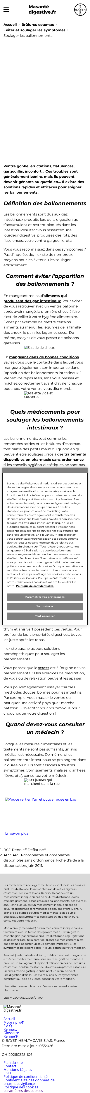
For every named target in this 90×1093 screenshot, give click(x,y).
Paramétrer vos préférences (45, 597)
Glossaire (11, 1032)
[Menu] (6, 9)
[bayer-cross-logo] (80, 10)
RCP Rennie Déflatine (24, 850)
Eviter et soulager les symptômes (34, 30)
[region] (45, 547)
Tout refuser (45, 606)
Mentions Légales (17, 1069)
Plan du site (13, 1062)
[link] (45, 816)
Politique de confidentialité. (35, 586)
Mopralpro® (13, 1022)
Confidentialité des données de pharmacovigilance (29, 1082)
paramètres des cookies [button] (23, 1090)
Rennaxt (10, 1029)
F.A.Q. (8, 1025)
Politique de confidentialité (25, 1076)
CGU (7, 1073)
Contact (9, 1066)
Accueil (10, 25)
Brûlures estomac (37, 25)
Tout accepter (45, 616)
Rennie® (10, 1036)
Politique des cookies (20, 1087)
